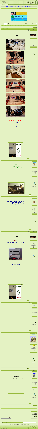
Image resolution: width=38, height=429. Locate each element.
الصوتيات (30, 428)
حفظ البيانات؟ (2, 23)
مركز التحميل (35, 426)
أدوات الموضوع (7, 28)
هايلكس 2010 (33, 356)
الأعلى (2, 422)
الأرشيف (4, 422)
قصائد (33, 427)
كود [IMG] (36, 416)
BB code (36, 415)
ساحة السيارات (26, 23)
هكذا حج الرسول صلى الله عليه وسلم (33, 49)
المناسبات (35, 427)
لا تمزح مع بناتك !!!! (33, 50)
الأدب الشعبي (28, 426)
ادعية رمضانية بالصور (33, 355)
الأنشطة (30, 426)
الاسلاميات (28, 427)
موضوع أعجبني (34, 216)
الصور (35, 428)
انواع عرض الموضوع (3, 28)
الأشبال (28, 428)
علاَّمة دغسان (34, 217)
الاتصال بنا (10, 422)
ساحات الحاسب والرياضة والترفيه (30, 23)
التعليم (30, 427)
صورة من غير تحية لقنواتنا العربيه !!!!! (33, 251)
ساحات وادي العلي (34, 23)
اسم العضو (8, 23)
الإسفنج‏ (33, 252)
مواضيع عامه (32, 426)
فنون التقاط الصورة (34, 179)
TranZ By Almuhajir (27, 424)
